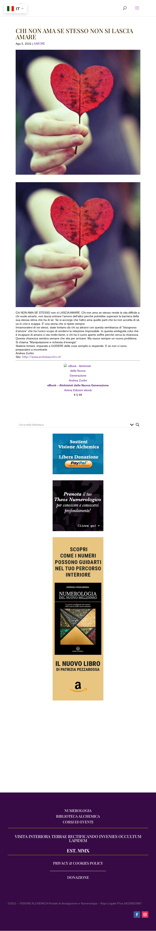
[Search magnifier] (137, 425)
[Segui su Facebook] (137, 914)
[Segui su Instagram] (145, 914)
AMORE (39, 44)
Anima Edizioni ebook (78, 390)
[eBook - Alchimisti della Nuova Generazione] (78, 366)
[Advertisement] (78, 748)
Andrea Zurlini (78, 380)
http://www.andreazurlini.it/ (41, 357)
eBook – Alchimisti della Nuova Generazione (78, 385)
